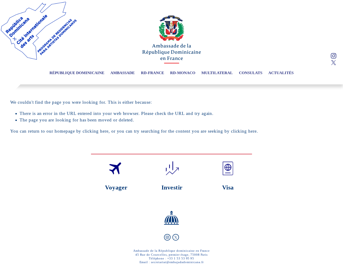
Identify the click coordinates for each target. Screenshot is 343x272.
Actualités (281, 73)
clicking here (95, 131)
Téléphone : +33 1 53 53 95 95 (171, 258)
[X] (333, 62)
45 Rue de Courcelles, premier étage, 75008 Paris (171, 254)
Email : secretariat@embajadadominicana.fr (172, 262)
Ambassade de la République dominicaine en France (171, 250)
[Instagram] (333, 55)
